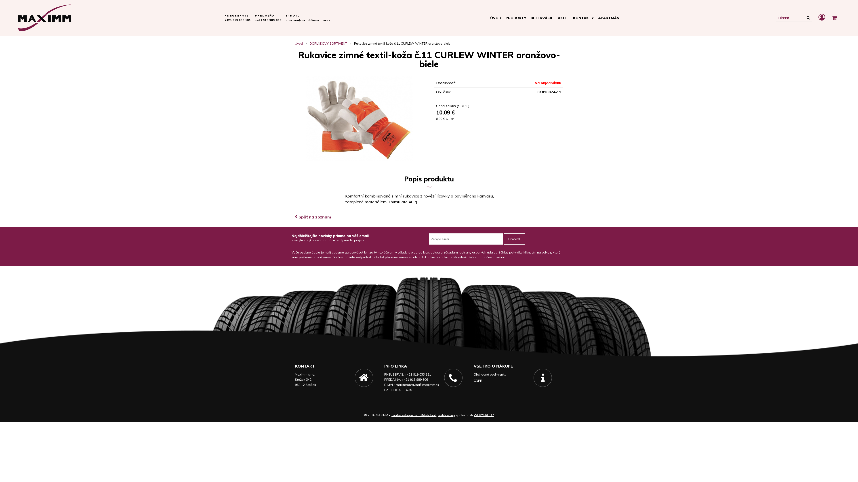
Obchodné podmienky (490, 374)
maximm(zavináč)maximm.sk (308, 20)
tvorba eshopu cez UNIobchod (413, 415)
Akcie (563, 18)
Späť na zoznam (313, 217)
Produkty (516, 18)
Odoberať (514, 239)
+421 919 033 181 (237, 20)
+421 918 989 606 (268, 20)
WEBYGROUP (484, 415)
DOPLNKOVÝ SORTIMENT (328, 44)
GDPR (478, 381)
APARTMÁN (608, 18)
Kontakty (583, 18)
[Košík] (834, 17)
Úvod (495, 18)
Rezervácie (542, 18)
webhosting (446, 415)
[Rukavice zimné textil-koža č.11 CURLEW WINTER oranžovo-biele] (359, 118)
